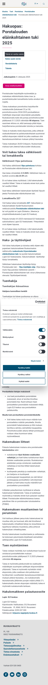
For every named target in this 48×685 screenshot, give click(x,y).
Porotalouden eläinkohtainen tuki (30, 208)
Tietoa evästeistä (24, 319)
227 (28, 203)
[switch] (42, 337)
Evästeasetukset (11, 655)
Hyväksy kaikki (24, 368)
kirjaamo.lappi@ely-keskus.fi (25, 613)
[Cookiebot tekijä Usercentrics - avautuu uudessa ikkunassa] (35, 302)
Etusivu (5, 11)
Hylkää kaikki (24, 381)
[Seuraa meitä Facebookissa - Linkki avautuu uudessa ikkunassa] (5, 674)
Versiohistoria (11, 64)
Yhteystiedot (9, 639)
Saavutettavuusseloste (14, 649)
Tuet (11, 11)
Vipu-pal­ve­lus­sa (28, 166)
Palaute (7, 642)
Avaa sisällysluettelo (13, 86)
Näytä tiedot (36, 361)
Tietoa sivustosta (11, 652)
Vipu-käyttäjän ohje (27, 267)
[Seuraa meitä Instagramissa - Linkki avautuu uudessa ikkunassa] (24, 674)
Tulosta (8, 68)
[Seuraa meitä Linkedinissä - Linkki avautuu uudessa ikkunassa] (18, 674)
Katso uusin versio (13, 59)
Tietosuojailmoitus (12, 645)
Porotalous (19, 11)
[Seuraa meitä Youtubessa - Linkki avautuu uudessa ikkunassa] (12, 674)
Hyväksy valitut (24, 375)
